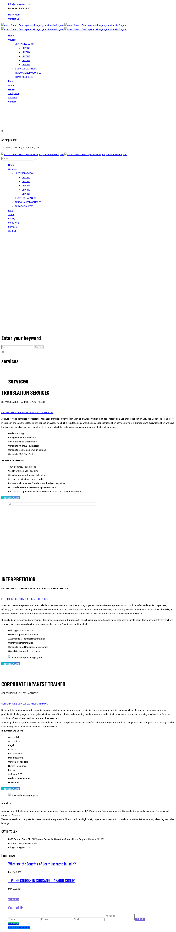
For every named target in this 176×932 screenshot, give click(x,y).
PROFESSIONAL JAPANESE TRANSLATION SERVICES (27, 412)
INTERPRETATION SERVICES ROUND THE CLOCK (24, 599)
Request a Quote (10, 498)
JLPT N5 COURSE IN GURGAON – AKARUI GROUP (41, 880)
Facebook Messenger (19, 927)
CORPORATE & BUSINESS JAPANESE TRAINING (24, 703)
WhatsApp (13, 923)
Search (38, 347)
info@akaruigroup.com (19, 4)
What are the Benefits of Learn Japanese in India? (42, 863)
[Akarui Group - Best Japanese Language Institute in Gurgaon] (64, 25)
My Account (14, 14)
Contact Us (13, 19)
